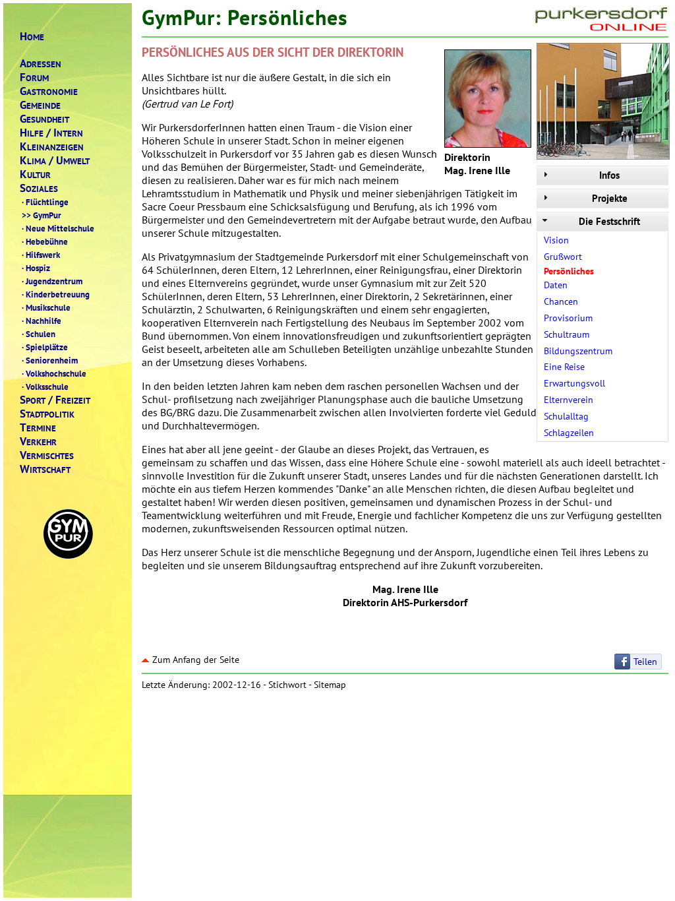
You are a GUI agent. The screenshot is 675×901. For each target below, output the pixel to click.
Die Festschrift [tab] (609, 221)
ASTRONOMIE (49, 91)
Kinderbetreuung (56, 294)
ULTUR (35, 174)
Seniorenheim (50, 360)
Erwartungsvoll (574, 383)
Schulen (38, 334)
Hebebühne (45, 241)
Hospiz (36, 268)
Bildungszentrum (578, 351)
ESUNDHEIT (44, 119)
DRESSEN (40, 64)
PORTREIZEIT (55, 400)
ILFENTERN (51, 133)
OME (32, 37)
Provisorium (568, 318)
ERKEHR (38, 442)
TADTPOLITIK (47, 414)
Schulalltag (566, 416)
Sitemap (330, 685)
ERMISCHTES (47, 455)
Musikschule (46, 307)
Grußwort (563, 257)
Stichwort (287, 685)
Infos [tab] (609, 175)
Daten (556, 285)
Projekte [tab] (610, 198)
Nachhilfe (41, 320)
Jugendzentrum (52, 281)
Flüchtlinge (45, 202)
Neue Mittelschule (58, 228)
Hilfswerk (41, 255)
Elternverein (568, 400)
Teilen (645, 662)
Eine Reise (564, 367)
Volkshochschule (54, 373)
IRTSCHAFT (45, 469)
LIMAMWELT (55, 161)
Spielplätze (45, 347)
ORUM (34, 77)
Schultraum (566, 334)
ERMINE (38, 428)
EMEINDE (40, 105)
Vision (556, 240)
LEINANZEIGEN (52, 147)
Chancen (561, 301)
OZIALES (39, 188)
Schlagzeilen (569, 433)
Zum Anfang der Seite (195, 660)
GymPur (41, 215)
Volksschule (45, 386)
